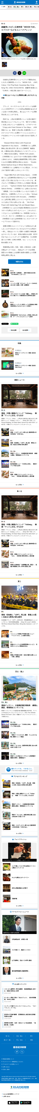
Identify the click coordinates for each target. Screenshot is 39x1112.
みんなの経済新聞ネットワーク (19, 1087)
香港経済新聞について (8, 1059)
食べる (10, 6)
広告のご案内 (6, 1069)
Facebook (17, 1052)
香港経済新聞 (19, 2)
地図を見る (19, 262)
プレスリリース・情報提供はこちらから (13, 1061)
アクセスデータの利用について (11, 1064)
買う (22, 6)
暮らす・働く (28, 6)
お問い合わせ (6, 1067)
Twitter (22, 1052)
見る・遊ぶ (16, 6)
